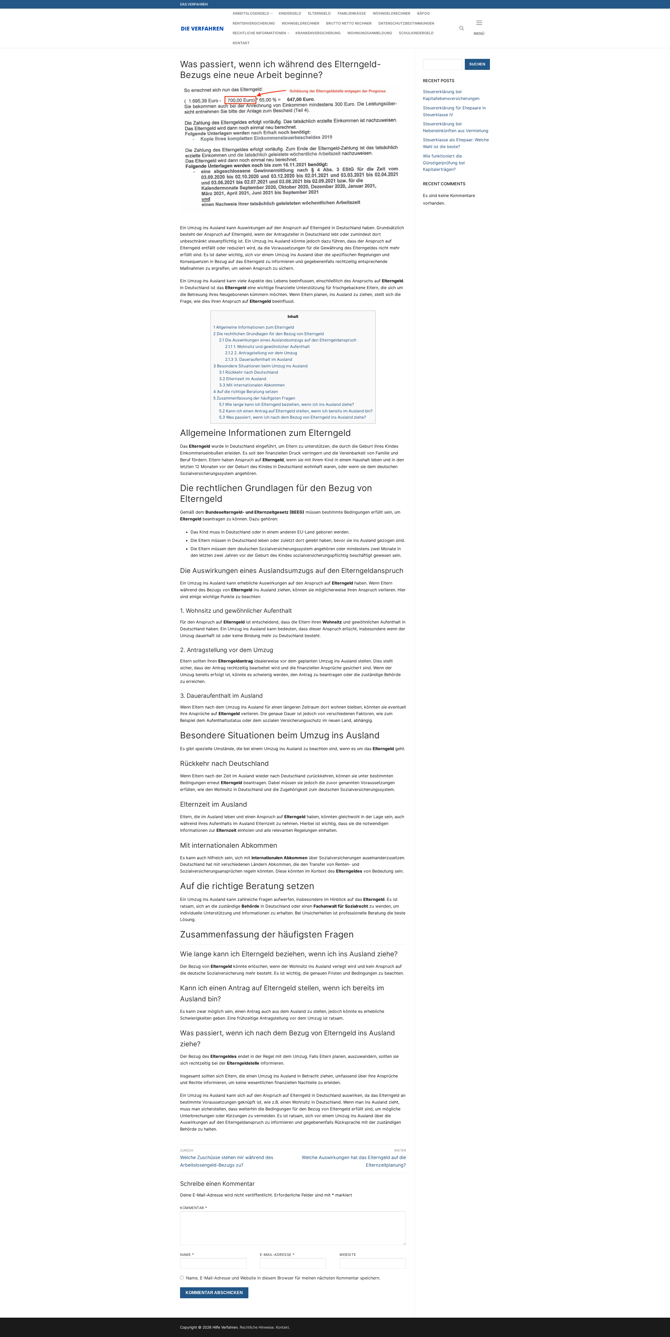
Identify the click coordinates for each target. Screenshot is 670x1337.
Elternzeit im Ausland (242, 378)
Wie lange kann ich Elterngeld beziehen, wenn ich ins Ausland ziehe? (286, 404)
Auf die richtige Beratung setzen (245, 391)
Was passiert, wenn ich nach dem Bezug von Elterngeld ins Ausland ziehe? (292, 417)
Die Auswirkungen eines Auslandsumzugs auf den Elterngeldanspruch (287, 340)
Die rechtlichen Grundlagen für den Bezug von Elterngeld (268, 333)
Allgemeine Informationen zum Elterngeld (253, 327)
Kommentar (193, 1208)
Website (347, 1254)
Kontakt (282, 1327)
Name (187, 1254)
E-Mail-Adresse (277, 1254)
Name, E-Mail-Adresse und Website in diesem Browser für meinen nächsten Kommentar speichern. (283, 1277)
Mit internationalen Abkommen (252, 385)
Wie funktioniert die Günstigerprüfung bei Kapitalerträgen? (444, 162)
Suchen (477, 64)
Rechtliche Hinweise (257, 1327)
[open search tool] (461, 28)
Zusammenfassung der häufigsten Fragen (254, 398)
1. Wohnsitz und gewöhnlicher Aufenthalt (267, 346)
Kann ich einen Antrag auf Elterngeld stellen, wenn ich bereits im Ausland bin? (296, 410)
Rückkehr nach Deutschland (248, 372)
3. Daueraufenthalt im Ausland (258, 359)
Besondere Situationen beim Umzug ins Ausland (260, 365)
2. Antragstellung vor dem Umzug (261, 352)
